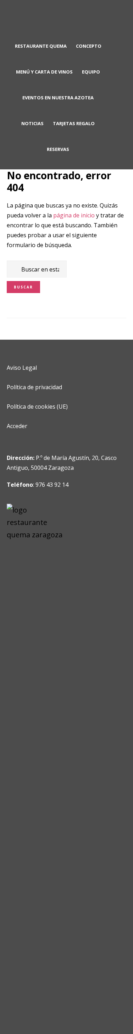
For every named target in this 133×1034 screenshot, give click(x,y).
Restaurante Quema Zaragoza (66, 19)
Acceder (17, 426)
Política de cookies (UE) (37, 406)
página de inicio (74, 215)
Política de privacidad (34, 387)
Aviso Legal (22, 368)
